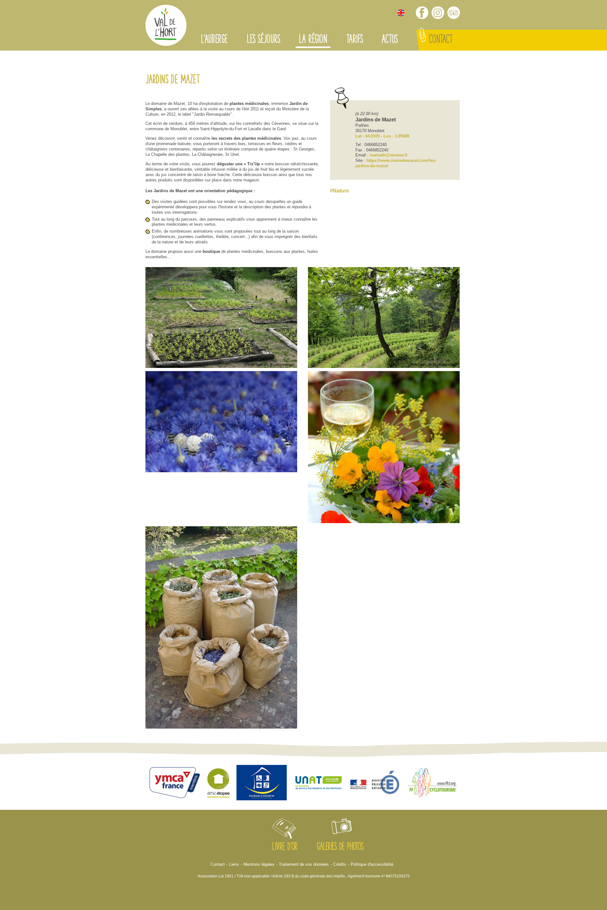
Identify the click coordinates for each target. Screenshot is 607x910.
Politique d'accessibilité (372, 864)
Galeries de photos (340, 847)
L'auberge (214, 40)
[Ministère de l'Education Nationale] (375, 783)
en (401, 12)
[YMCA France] (175, 783)
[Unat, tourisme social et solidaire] (318, 783)
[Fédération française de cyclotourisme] (432, 783)
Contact (440, 40)
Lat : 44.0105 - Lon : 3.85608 (382, 136)
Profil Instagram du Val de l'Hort (438, 12)
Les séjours (263, 40)
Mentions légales (258, 864)
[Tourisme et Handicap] (261, 783)
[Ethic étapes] (218, 783)
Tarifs (354, 40)
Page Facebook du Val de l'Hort (422, 12)
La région (313, 40)
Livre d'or (284, 847)
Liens (234, 864)
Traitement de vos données (304, 864)
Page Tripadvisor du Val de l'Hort (453, 12)
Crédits (339, 864)
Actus (389, 40)
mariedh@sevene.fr (389, 155)
